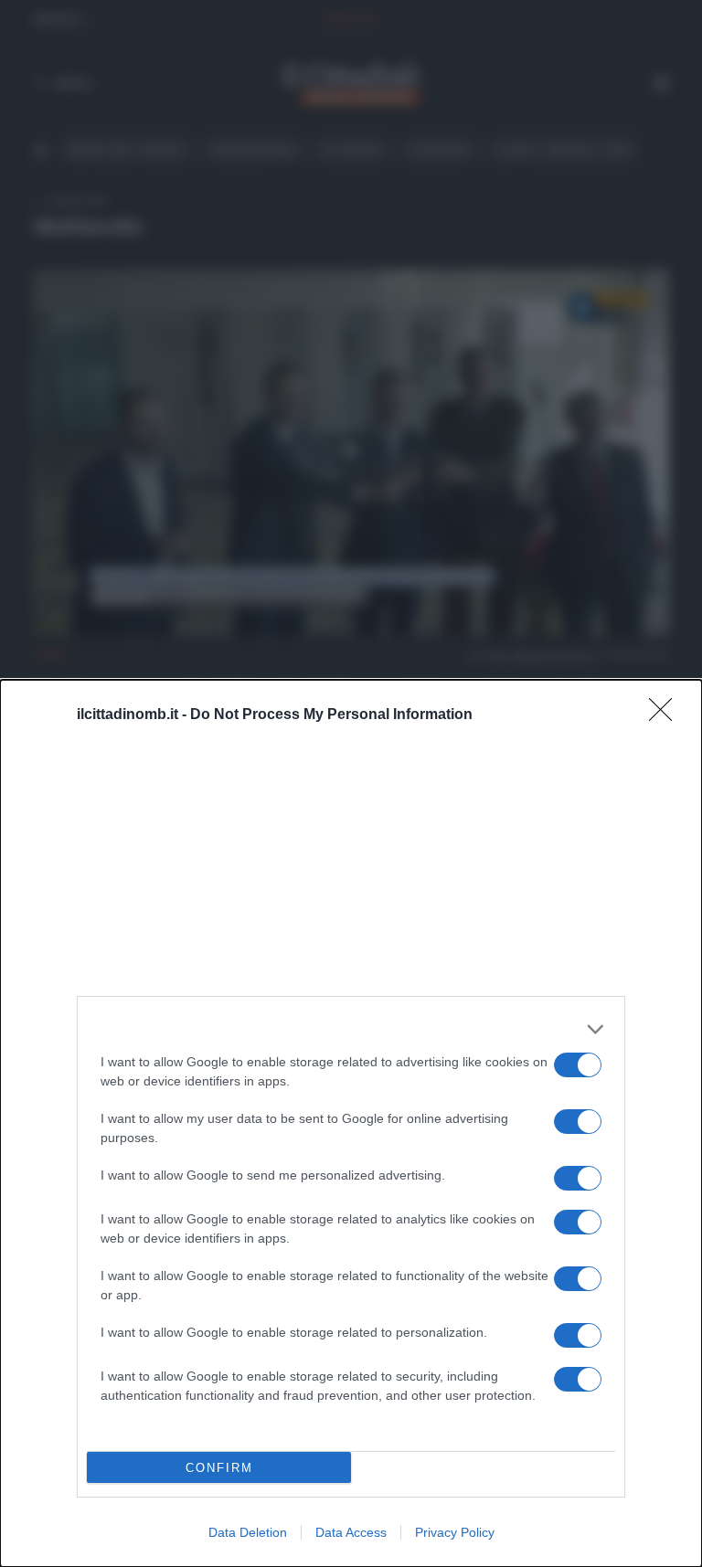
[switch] (577, 1065)
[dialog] (351, 1123)
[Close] (666, 715)
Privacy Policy (455, 1532)
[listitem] (351, 1029)
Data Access (351, 1532)
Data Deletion (247, 1532)
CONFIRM (219, 1468)
